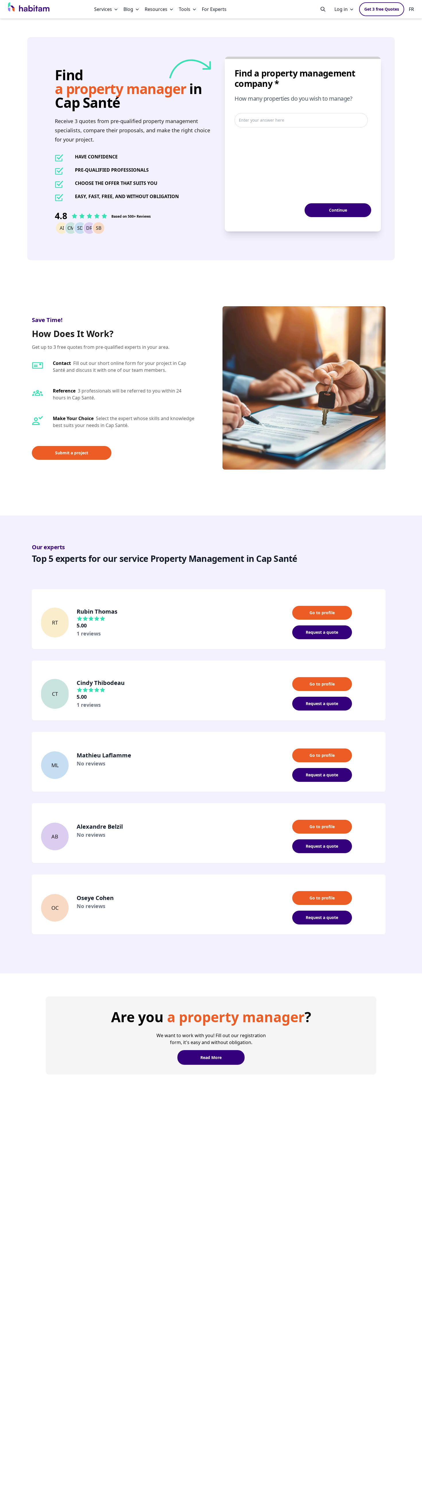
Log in (341, 9)
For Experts (214, 9)
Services (103, 9)
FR (411, 9)
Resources (156, 9)
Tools (184, 9)
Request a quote (322, 632)
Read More (211, 1057)
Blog (128, 9)
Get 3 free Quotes (381, 9)
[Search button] (323, 9)
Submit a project (71, 452)
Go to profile (322, 612)
